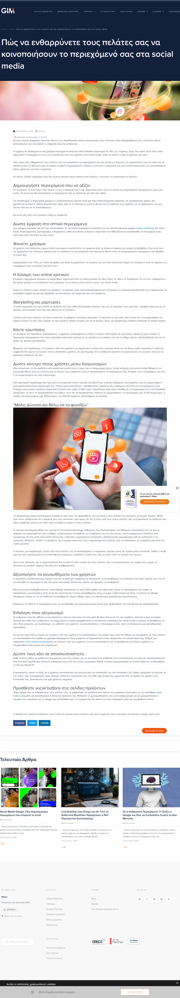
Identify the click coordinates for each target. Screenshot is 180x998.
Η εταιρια (157, 11)
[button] (19, 723)
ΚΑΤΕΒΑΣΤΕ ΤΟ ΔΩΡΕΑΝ (154, 502)
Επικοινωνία (51, 924)
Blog (93, 898)
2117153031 (11, 909)
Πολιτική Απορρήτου (55, 947)
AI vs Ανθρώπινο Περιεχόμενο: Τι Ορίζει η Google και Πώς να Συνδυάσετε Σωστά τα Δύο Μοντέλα (150, 815)
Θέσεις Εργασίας (54, 919)
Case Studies (126, 11)
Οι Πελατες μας (108, 11)
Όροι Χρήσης (52, 952)
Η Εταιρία (50, 903)
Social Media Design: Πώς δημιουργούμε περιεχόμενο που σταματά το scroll (24, 813)
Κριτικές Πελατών (54, 909)
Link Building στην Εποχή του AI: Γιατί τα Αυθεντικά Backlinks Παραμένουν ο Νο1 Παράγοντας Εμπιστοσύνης (85, 815)
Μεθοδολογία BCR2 (55, 914)
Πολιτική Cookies (54, 958)
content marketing (144, 228)
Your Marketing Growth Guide (104, 909)
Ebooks (94, 903)
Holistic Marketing (43, 11)
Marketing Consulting (68, 11)
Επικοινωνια (174, 11)
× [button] (177, 983)
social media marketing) (37, 641)
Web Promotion (6, 819)
